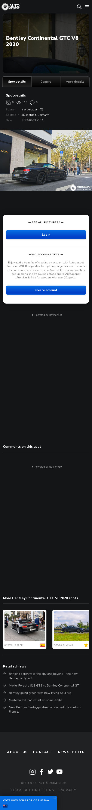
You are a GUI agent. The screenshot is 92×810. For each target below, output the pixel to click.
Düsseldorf (29, 115)
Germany (43, 115)
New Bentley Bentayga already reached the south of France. (45, 709)
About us (17, 752)
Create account (46, 290)
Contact (43, 752)
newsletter (71, 752)
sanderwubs (30, 109)
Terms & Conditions (32, 790)
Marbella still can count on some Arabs (35, 700)
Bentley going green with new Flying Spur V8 (40, 693)
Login (46, 235)
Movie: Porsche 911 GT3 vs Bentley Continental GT (44, 686)
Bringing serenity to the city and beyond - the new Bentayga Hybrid (43, 676)
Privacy (67, 790)
